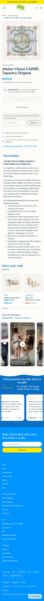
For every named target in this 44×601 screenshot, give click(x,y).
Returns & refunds (9, 539)
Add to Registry (22, 107)
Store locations (7, 557)
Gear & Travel (7, 476)
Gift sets (5, 484)
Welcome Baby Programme (12, 506)
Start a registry (7, 498)
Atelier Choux (13, 16)
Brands (4, 480)
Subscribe (22, 450)
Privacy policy (7, 586)
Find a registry (7, 502)
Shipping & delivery (9, 535)
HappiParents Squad (9, 561)
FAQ (3, 531)
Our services (6, 553)
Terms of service (19, 586)
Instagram (15, 582)
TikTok (23, 582)
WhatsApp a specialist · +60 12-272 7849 (21, 146)
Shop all (5, 269)
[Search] (37, 8)
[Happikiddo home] (21, 8)
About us (5, 549)
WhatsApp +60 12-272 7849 (12, 524)
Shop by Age (6, 472)
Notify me (33, 123)
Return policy (31, 586)
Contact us (6, 528)
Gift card (5, 513)
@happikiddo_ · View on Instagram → (16, 318)
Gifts (4, 469)
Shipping (5, 590)
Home (4, 16)
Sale (3, 488)
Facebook (5, 582)
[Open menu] (4, 8)
